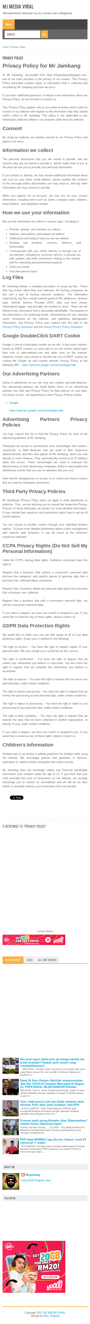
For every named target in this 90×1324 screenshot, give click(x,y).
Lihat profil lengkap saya (36, 1180)
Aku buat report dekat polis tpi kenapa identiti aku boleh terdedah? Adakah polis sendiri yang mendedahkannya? (52, 1062)
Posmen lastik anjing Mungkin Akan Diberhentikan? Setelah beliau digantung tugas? (53, 1122)
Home (6, 47)
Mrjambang (33, 1174)
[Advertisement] (45, 1011)
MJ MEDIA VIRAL (18, 6)
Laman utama (45, 931)
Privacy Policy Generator (18, 326)
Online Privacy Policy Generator (63, 326)
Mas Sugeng (51, 1315)
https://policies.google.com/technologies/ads (49, 364)
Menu (9, 24)
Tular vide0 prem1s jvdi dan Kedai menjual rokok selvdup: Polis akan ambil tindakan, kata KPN (52, 1103)
